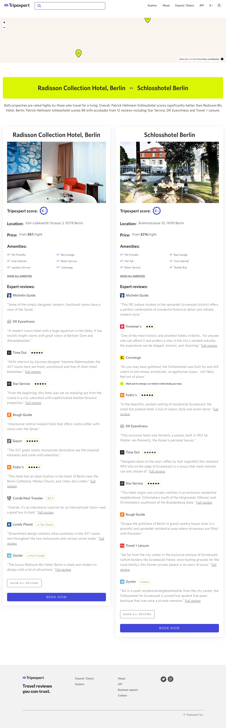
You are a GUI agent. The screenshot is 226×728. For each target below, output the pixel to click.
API (202, 5)
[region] (113, 40)
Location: (15, 223)
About (166, 5)
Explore (152, 5)
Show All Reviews (24, 583)
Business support (128, 689)
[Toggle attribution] (222, 59)
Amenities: (17, 246)
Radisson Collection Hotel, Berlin (56, 134)
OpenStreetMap (199, 58)
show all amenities (19, 276)
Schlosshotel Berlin (169, 134)
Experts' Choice (184, 5)
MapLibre (184, 58)
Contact (122, 695)
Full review (33, 371)
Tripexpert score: (22, 210)
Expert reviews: (21, 286)
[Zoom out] (4, 27)
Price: (12, 234)
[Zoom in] (4, 22)
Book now (56, 597)
